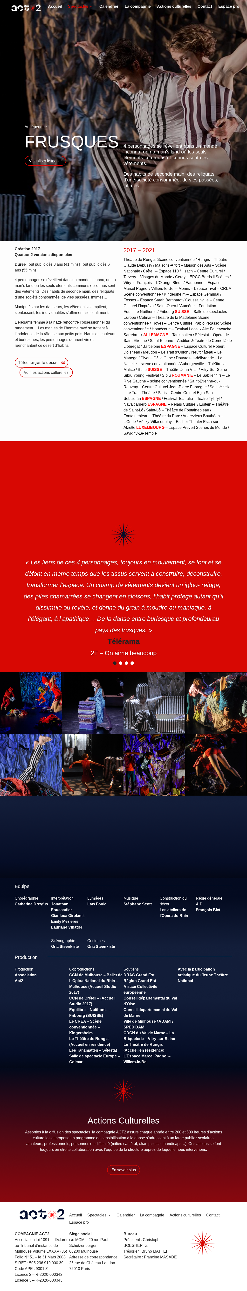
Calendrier (108, 6)
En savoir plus (123, 1170)
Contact (205, 6)
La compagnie (138, 6)
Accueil (55, 6)
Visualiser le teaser (45, 161)
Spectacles (78, 6)
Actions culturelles (174, 6)
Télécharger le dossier (39, 363)
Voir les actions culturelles (46, 372)
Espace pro (228, 6)
